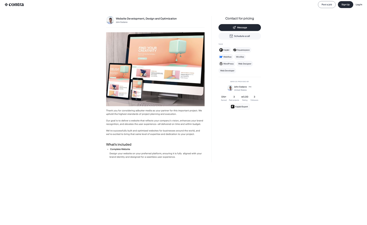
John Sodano (121, 22)
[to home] (14, 4)
